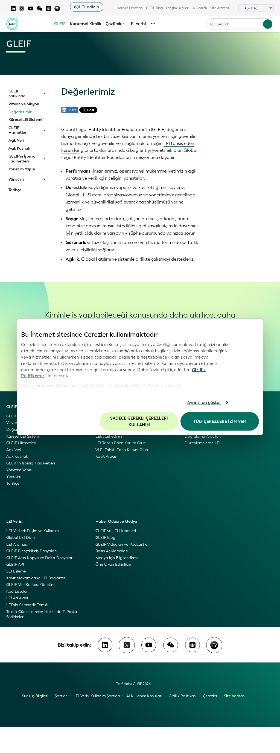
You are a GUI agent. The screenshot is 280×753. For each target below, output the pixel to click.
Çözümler (115, 24)
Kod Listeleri (17, 591)
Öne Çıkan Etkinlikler (113, 564)
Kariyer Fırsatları (130, 8)
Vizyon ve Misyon (23, 104)
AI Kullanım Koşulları (144, 696)
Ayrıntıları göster (204, 402)
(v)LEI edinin (86, 7)
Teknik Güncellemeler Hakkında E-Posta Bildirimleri (41, 614)
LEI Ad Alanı (17, 598)
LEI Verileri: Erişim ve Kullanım (32, 530)
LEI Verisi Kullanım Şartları (97, 696)
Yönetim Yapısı (21, 169)
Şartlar (61, 696)
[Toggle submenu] (44, 94)
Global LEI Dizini (21, 537)
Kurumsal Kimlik (85, 24)
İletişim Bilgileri (177, 8)
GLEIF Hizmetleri (17, 130)
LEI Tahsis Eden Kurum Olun (120, 443)
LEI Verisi (137, 24)
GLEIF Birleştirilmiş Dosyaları (31, 551)
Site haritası (234, 696)
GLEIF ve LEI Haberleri (115, 530)
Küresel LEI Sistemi (25, 119)
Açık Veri (16, 140)
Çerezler (210, 696)
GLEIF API (15, 564)
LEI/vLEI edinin (108, 436)
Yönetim (16, 179)
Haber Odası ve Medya (116, 521)
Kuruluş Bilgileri (35, 696)
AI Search (199, 8)
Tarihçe (14, 190)
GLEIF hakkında (16, 93)
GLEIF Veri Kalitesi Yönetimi (30, 584)
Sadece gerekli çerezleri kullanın (139, 421)
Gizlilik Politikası (182, 696)
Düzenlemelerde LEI (202, 443)
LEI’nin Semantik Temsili (27, 604)
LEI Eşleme (16, 571)
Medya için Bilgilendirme (117, 557)
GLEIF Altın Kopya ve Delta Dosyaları (39, 557)
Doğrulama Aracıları (203, 436)
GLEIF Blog (154, 8)
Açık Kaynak (19, 148)
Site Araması (220, 8)
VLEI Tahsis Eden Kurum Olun (121, 449)
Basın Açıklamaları (111, 551)
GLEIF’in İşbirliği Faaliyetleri (22, 159)
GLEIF (60, 24)
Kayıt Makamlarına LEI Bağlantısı (36, 578)
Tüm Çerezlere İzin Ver (219, 421)
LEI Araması (17, 544)
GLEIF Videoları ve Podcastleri (122, 544)
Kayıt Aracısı (106, 456)
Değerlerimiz (20, 112)
